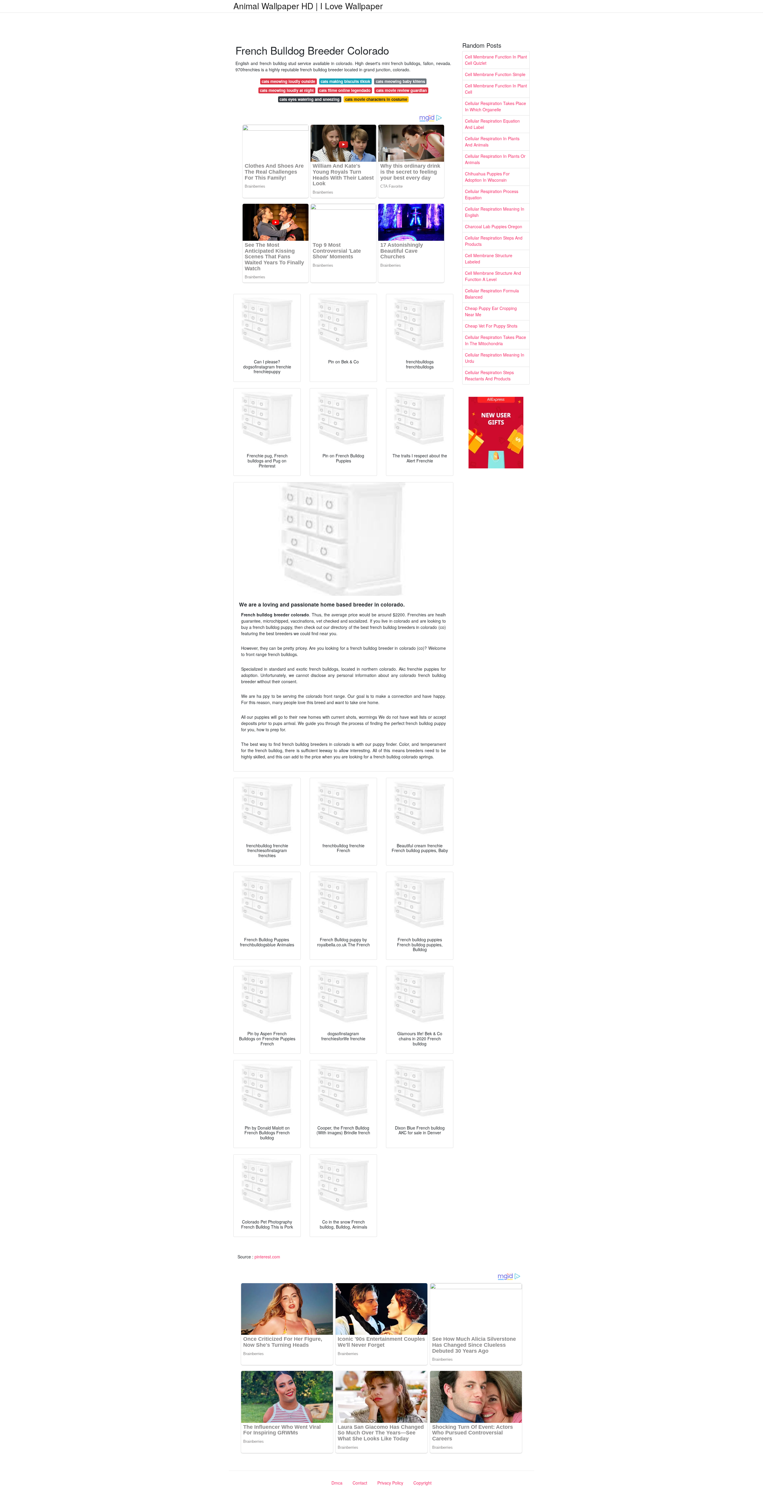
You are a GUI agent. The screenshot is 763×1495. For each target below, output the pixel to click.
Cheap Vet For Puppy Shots (491, 326)
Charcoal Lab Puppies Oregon (493, 226)
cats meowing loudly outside (288, 81)
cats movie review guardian (401, 90)
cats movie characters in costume (376, 99)
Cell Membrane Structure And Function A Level (493, 276)
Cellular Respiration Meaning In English (494, 212)
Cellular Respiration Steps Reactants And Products (489, 375)
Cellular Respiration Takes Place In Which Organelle (495, 106)
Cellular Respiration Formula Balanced (492, 294)
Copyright (422, 1483)
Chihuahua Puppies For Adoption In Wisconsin (487, 177)
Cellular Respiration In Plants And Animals (492, 141)
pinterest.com (267, 1257)
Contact (360, 1483)
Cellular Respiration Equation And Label (492, 124)
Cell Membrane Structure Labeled (488, 258)
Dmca (336, 1483)
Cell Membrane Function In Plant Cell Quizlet (496, 60)
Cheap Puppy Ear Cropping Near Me (491, 311)
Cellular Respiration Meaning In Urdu (494, 358)
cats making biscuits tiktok (345, 81)
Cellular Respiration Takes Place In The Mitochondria (495, 340)
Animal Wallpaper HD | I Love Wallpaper (308, 5)
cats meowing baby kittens (400, 81)
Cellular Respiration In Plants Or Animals (495, 159)
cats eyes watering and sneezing (309, 99)
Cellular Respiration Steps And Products (493, 241)
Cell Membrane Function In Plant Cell (496, 89)
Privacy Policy (390, 1483)
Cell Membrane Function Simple (495, 74)
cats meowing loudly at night (287, 90)
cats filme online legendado (344, 90)
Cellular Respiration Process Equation (491, 194)
